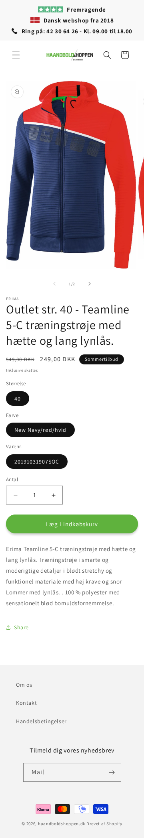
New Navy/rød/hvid (40, 429)
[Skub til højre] (89, 284)
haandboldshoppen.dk (61, 823)
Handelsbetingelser (41, 721)
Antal (12, 479)
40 (17, 398)
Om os (24, 684)
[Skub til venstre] (54, 284)
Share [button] (21, 627)
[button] (16, 55)
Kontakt (26, 702)
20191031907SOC (36, 461)
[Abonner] (112, 772)
